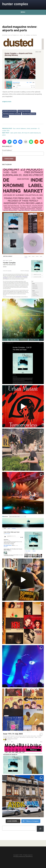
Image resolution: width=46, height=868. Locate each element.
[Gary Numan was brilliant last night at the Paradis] (23, 666)
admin (28, 35)
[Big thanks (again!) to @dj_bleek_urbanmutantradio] (23, 406)
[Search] (40, 829)
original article (6, 101)
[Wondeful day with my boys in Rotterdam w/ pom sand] (23, 623)
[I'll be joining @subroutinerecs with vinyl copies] (23, 190)
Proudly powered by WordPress (23, 856)
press (34, 35)
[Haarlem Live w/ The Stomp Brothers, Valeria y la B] (23, 320)
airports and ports (9, 111)
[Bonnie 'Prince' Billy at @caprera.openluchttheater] (23, 493)
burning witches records (11, 114)
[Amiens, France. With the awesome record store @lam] (23, 796)
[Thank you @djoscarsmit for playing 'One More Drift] (23, 580)
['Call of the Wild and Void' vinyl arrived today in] (23, 233)
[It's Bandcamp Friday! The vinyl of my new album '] (23, 536)
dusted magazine (29, 114)
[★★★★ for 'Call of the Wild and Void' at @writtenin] (23, 276)
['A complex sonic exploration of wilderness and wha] (23, 363)
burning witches (24, 111)
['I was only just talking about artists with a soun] (23, 753)
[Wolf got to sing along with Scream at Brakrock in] (23, 450)
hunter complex (15, 4)
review (5, 116)
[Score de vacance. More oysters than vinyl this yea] (23, 709)
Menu (23, 12)
